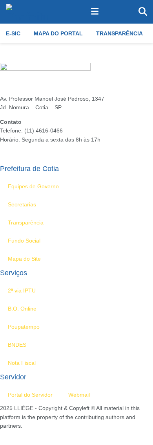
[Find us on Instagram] (15, 434)
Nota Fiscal (22, 363)
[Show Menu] (94, 12)
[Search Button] (142, 12)
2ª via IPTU (22, 290)
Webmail (79, 395)
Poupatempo (24, 327)
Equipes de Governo (33, 186)
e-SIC (13, 33)
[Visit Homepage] (28, 12)
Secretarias (22, 204)
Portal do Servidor (30, 395)
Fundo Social (24, 240)
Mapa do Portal (58, 33)
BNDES (17, 345)
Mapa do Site (24, 259)
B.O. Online (22, 308)
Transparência (119, 33)
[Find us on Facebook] (2, 434)
